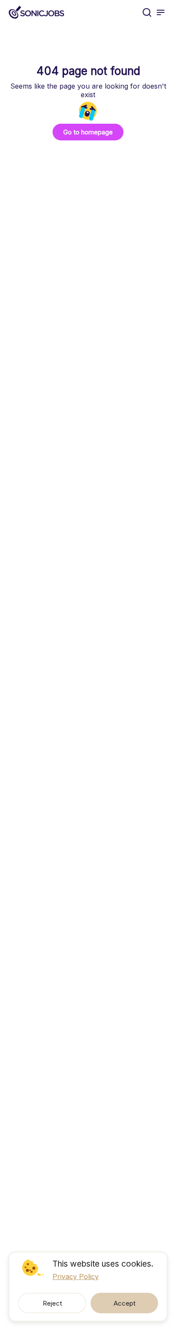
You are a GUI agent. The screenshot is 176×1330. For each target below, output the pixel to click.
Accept (124, 1303)
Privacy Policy (76, 1276)
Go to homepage (88, 132)
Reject (52, 1303)
